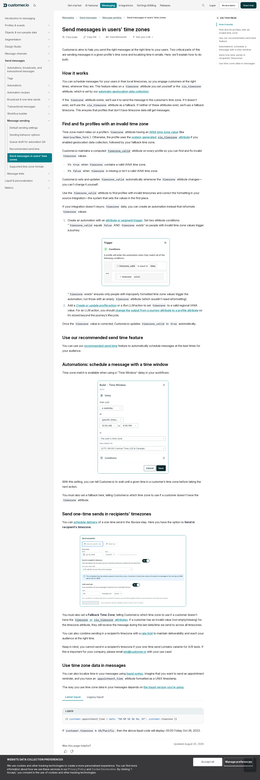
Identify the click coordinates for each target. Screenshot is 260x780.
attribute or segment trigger (124, 220)
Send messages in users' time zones (28, 157)
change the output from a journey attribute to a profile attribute (156, 310)
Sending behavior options (25, 134)
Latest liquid (72, 696)
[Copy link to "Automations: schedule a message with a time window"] (171, 364)
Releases (165, 5)
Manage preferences (238, 761)
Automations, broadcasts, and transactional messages (24, 69)
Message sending (111, 17)
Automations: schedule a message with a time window (235, 48)
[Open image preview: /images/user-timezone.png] (133, 427)
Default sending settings (24, 127)
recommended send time (100, 346)
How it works (226, 24)
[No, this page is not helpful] (72, 751)
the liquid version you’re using (163, 687)
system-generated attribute (161, 137)
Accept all (207, 761)
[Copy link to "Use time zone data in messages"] (128, 665)
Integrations (126, 5)
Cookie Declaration (104, 769)
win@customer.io (134, 651)
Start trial (248, 5)
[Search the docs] (203, 5)
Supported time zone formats (27, 166)
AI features (91, 5)
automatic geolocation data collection (124, 91)
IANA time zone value (163, 132)
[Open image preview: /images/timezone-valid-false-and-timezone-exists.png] (136, 262)
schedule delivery (85, 522)
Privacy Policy (76, 769)
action (96, 305)
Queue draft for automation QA (27, 141)
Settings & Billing (146, 5)
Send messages (88, 17)
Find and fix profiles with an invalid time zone (234, 31)
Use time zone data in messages (237, 63)
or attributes (101, 619)
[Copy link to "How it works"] (91, 73)
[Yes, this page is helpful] (65, 751)
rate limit (147, 633)
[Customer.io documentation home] (17, 5)
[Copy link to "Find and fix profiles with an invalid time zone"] (151, 124)
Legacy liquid (95, 696)
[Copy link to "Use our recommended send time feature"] (146, 338)
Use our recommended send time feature (237, 40)
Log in (213, 5)
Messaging (108, 5)
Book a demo (228, 5)
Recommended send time (24, 148)
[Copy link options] (99, 37)
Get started (74, 5)
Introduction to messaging (20, 18)
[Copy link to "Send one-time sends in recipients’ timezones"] (154, 514)
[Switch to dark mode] (34, 5)
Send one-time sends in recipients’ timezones (232, 56)
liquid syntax (134, 673)
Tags (10, 78)
